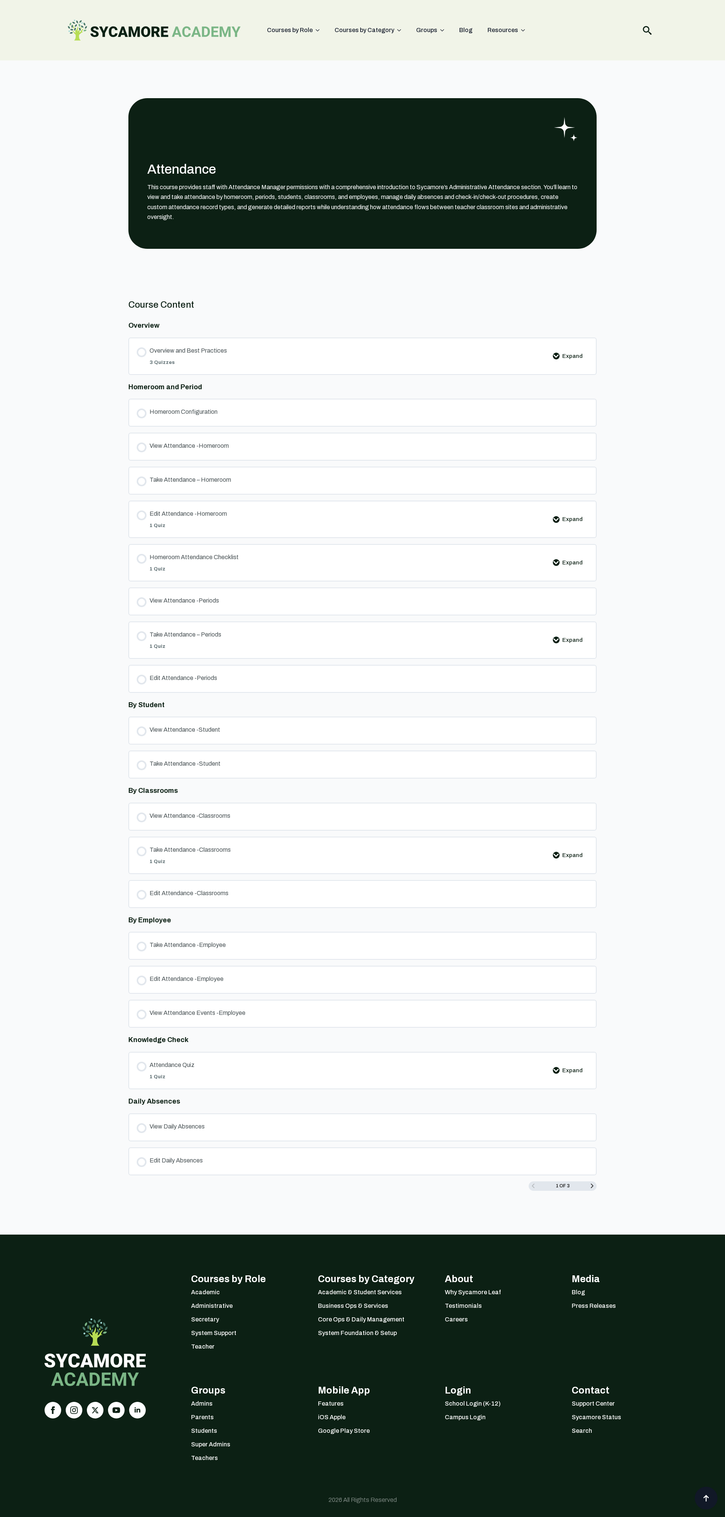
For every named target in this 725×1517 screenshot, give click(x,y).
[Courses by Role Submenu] (320, 30)
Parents (202, 1417)
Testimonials (463, 1306)
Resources (502, 30)
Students (204, 1431)
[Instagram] (74, 1410)
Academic (205, 1292)
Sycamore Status (596, 1417)
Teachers (204, 1458)
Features (331, 1403)
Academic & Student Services (360, 1292)
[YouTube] (116, 1410)
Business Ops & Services (353, 1306)
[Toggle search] (647, 30)
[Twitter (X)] (95, 1410)
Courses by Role (290, 30)
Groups (426, 30)
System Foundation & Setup (357, 1333)
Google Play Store (344, 1431)
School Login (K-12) (473, 1403)
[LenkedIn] (137, 1410)
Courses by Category (364, 30)
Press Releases (594, 1306)
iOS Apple (332, 1417)
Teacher (202, 1346)
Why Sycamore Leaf (473, 1292)
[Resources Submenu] (525, 30)
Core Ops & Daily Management (361, 1319)
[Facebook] (53, 1410)
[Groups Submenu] (444, 30)
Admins (202, 1403)
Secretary (205, 1319)
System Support (213, 1333)
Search (582, 1431)
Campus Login (465, 1417)
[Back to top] (706, 1498)
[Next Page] (592, 1186)
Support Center (593, 1403)
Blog (465, 30)
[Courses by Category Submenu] (401, 30)
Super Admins (210, 1444)
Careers (456, 1319)
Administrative (212, 1306)
